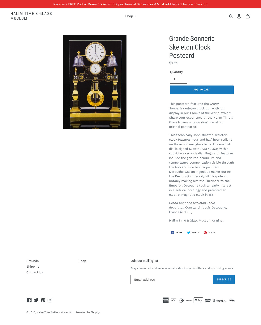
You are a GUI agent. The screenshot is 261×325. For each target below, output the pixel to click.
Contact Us (34, 272)
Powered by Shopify (88, 312)
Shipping (32, 266)
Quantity (176, 72)
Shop (129, 16)
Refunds (32, 261)
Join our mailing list (144, 261)
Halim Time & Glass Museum (31, 16)
